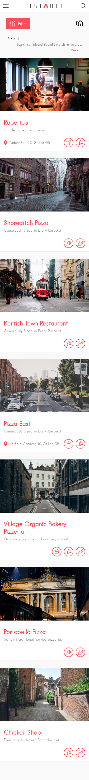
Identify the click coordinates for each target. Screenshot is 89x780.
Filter (22, 24)
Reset (75, 50)
